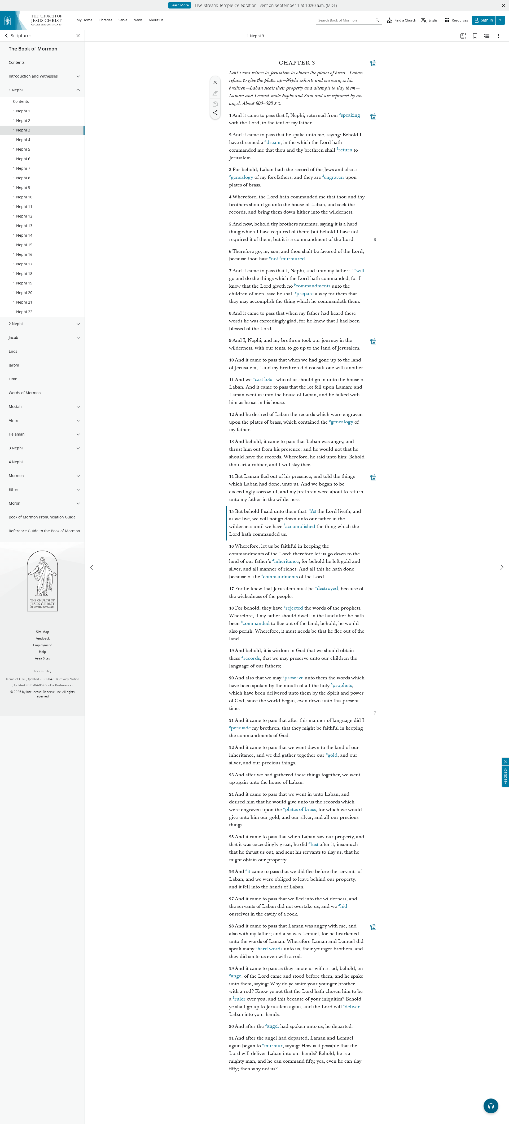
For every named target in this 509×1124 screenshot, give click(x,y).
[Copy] (215, 104)
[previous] (92, 567)
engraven (334, 177)
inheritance (286, 561)
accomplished (300, 526)
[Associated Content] (373, 63)
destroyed (327, 588)
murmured (293, 259)
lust (314, 844)
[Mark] (215, 93)
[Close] (215, 82)
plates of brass (300, 809)
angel (237, 976)
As (313, 511)
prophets (342, 685)
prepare (305, 294)
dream (273, 142)
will (360, 270)
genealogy (242, 177)
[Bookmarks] (475, 36)
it (248, 871)
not (274, 259)
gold (332, 755)
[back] (6, 35)
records (251, 658)
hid (343, 906)
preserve (293, 678)
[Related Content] (486, 36)
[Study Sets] (463, 36)
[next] (501, 567)
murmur (273, 1045)
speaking (350, 115)
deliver (352, 1006)
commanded (256, 623)
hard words (269, 949)
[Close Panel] (78, 35)
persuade (241, 728)
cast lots (263, 379)
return (345, 150)
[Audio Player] (491, 1106)
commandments (313, 286)
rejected (294, 608)
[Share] (215, 112)
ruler (239, 999)
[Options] (498, 36)
